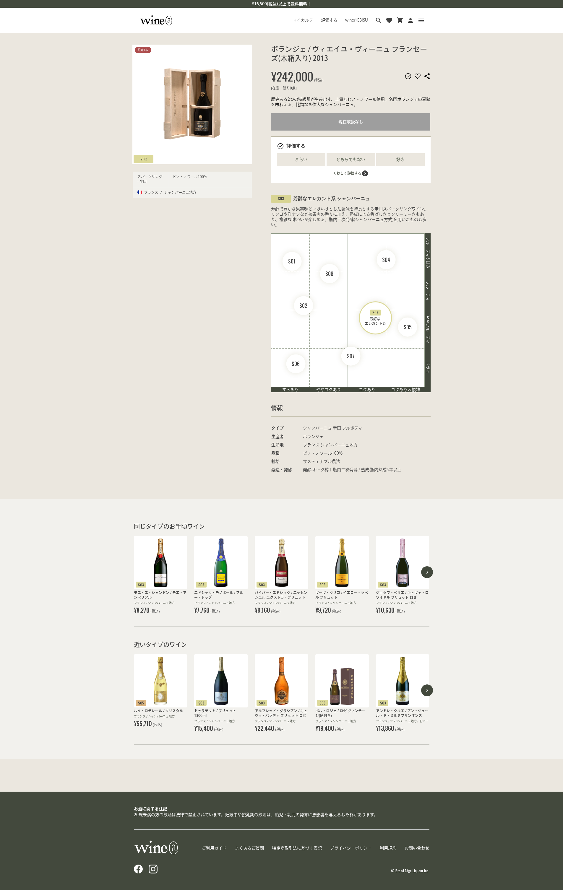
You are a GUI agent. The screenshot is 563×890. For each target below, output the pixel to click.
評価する (329, 20)
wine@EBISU (356, 20)
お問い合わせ (417, 848)
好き (400, 159)
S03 (143, 159)
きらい (301, 159)
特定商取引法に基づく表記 (297, 848)
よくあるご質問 (249, 848)
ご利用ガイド (214, 848)
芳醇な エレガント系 (375, 317)
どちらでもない (350, 159)
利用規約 (388, 848)
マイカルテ (303, 20)
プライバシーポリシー (350, 848)
